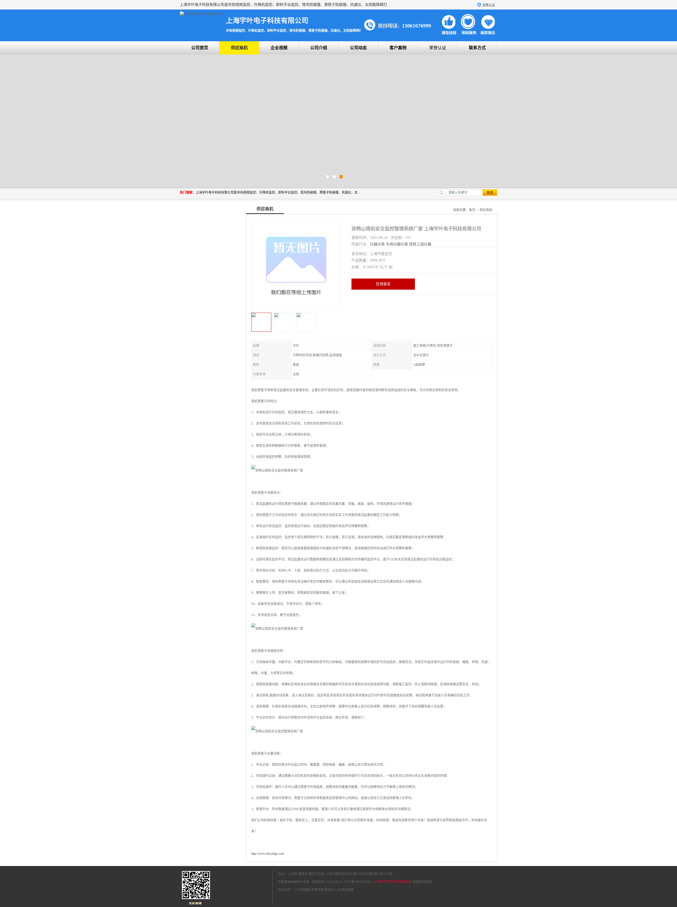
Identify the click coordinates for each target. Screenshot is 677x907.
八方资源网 (302, 890)
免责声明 (317, 890)
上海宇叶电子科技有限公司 (393, 882)
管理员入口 (332, 890)
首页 (472, 210)
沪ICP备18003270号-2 (358, 882)
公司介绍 (318, 47)
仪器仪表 (377, 244)
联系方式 (477, 47)
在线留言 (383, 284)
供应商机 (239, 47)
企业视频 (279, 47)
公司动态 (358, 47)
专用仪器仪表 (397, 244)
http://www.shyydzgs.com (267, 853)
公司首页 (199, 47)
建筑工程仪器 (420, 244)
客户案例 (398, 47)
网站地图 (347, 890)
